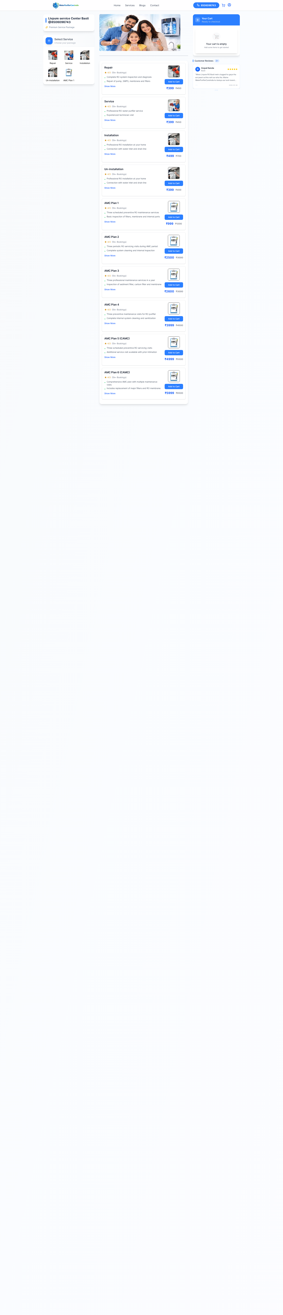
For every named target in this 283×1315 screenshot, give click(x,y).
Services (130, 5)
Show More (109, 86)
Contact (154, 5)
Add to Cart (174, 81)
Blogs (142, 5)
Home (117, 5)
